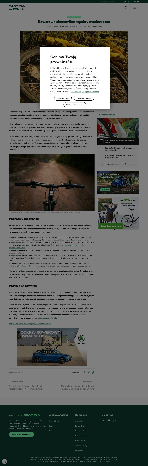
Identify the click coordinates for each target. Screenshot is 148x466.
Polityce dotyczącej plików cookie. (85, 91)
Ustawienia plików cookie (74, 104)
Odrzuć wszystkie (63, 98)
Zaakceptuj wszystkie (84, 98)
